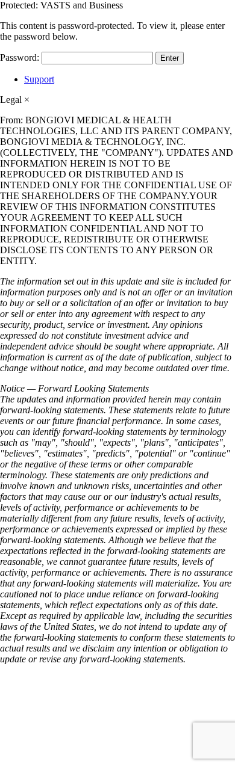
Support (39, 79)
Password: (21, 57)
